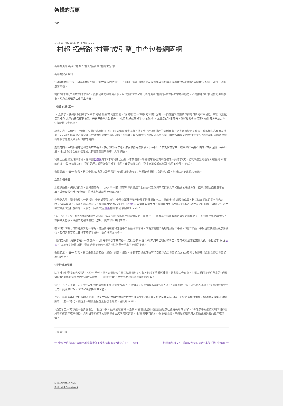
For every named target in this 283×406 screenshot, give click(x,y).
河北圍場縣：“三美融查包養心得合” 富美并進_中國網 (194, 343)
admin (91, 43)
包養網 (98, 159)
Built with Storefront (66, 387)
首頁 (57, 23)
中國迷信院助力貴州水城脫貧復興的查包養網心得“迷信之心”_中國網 (98, 343)
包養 (130, 204)
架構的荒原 (67, 10)
